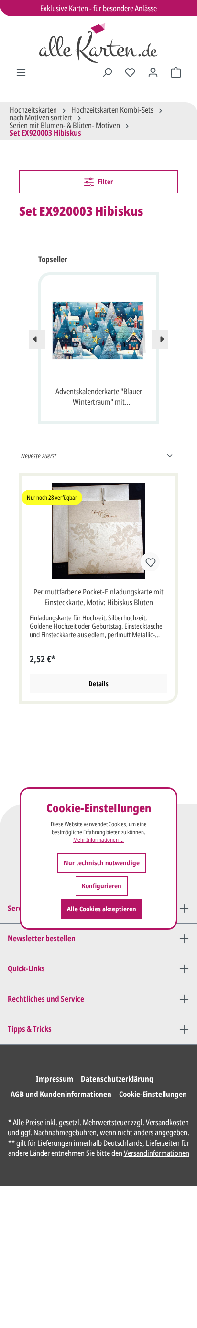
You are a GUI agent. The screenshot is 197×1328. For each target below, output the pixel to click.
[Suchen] (107, 72)
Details (98, 683)
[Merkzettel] (130, 72)
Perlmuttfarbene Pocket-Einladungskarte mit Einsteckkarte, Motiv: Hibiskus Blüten (98, 596)
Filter (105, 181)
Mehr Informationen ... (98, 840)
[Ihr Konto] (153, 72)
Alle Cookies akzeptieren (101, 908)
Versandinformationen (156, 1153)
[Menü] (21, 72)
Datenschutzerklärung (117, 1078)
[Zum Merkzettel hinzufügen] (150, 561)
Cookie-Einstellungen (153, 1094)
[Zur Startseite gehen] (98, 43)
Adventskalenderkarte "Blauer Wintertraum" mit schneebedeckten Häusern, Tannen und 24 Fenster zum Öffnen (98, 397)
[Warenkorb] (175, 72)
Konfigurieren (101, 885)
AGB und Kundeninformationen (61, 1094)
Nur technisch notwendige (102, 862)
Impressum (54, 1078)
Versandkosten (167, 1122)
